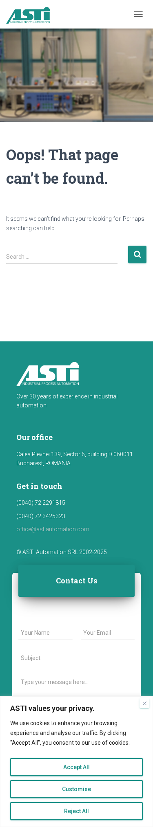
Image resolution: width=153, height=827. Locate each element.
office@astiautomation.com (52, 529)
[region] (76, 761)
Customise (76, 789)
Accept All (76, 767)
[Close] (144, 703)
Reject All (76, 811)
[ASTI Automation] (32, 14)
